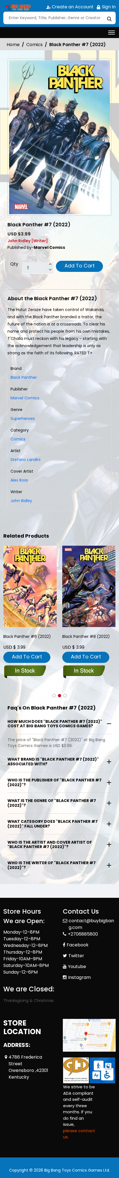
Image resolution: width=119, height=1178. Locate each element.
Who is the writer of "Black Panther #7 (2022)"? (51, 865)
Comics (34, 44)
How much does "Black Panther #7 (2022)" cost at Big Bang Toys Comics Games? (54, 724)
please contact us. (79, 1134)
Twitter (76, 956)
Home (13, 44)
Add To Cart (79, 265)
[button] (54, 695)
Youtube (77, 966)
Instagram (79, 977)
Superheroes (23, 418)
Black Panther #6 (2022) (27, 636)
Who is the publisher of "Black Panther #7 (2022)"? (54, 782)
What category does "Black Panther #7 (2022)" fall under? (52, 824)
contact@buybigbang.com (91, 924)
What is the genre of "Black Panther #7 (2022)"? (51, 803)
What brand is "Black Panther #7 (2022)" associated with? (53, 761)
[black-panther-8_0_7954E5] (89, 586)
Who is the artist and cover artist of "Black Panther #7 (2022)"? (49, 844)
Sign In (108, 7)
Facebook (78, 945)
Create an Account (72, 7)
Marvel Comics (25, 398)
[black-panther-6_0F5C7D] (30, 586)
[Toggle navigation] (111, 32)
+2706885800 (83, 934)
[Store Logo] (17, 7)
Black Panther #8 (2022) (86, 636)
